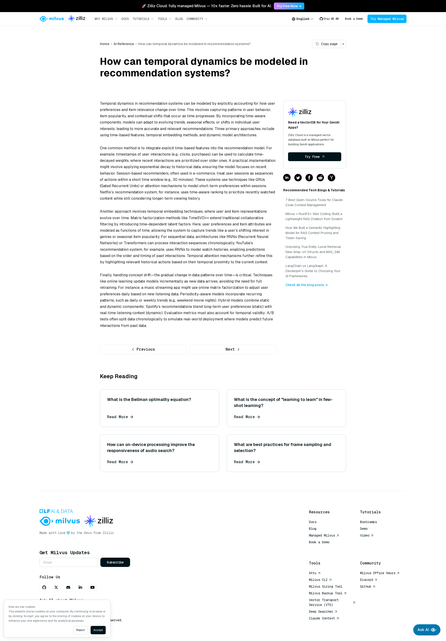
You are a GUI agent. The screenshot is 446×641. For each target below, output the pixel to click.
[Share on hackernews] (331, 178)
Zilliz (108, 533)
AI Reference (124, 44)
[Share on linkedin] (287, 178)
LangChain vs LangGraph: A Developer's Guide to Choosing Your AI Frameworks (313, 271)
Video (364, 535)
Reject (80, 630)
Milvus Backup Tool (325, 593)
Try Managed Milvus (387, 19)
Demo (363, 529)
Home (104, 44)
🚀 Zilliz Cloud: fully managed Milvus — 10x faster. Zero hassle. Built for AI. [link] (207, 5)
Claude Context (322, 618)
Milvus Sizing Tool (325, 586)
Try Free (312, 157)
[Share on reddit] (320, 178)
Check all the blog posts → (306, 285)
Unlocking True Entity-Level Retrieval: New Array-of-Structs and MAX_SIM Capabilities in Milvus (313, 252)
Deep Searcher (321, 611)
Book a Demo (354, 19)
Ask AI (423, 629)
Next (230, 349)
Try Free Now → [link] (289, 6)
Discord (366, 580)
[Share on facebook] (309, 178)
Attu (312, 573)
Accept (98, 630)
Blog (179, 19)
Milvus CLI (318, 580)
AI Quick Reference (325, 549)
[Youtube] (92, 587)
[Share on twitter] (298, 178)
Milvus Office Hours (377, 573)
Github (365, 586)
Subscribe (115, 562)
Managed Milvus (322, 535)
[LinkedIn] (80, 587)
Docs (125, 19)
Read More (117, 416)
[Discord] (68, 587)
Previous (146, 349)
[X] (56, 587)
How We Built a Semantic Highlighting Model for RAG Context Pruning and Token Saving (312, 233)
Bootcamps (368, 522)
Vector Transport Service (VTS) (324, 602)
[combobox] (303, 18)
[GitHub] (44, 587)
